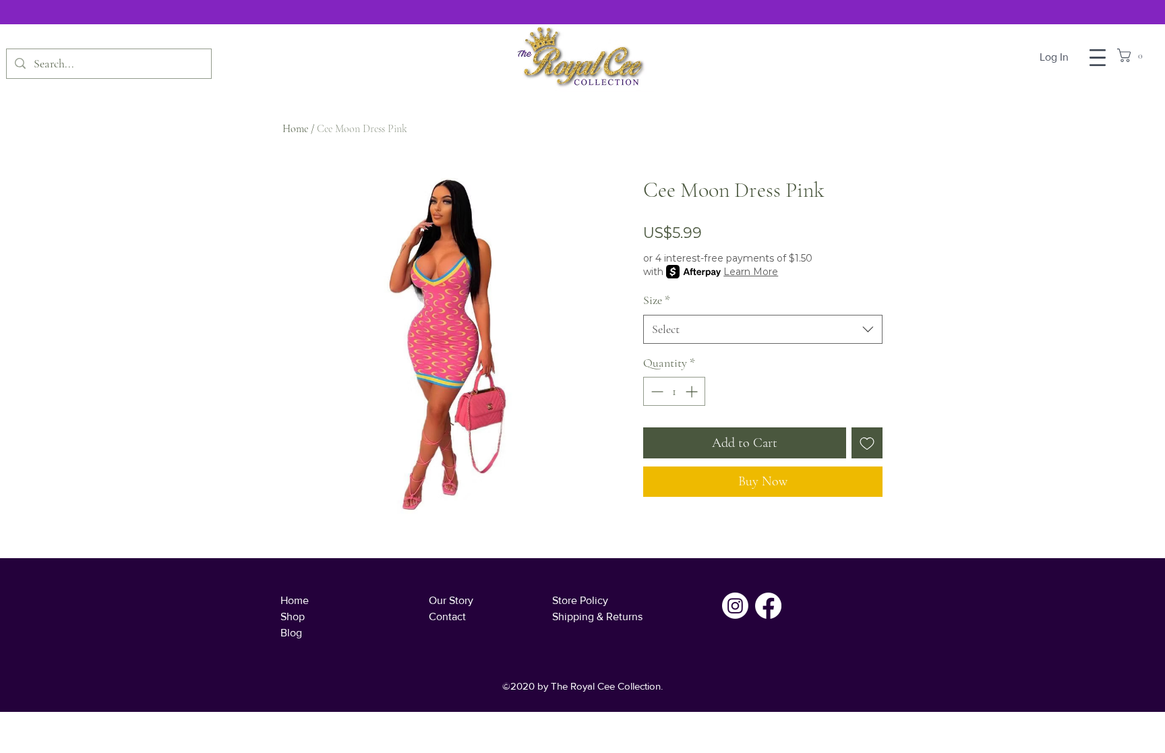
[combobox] (763, 329)
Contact (447, 616)
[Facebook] (768, 606)
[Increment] (692, 391)
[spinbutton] (674, 391)
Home (295, 128)
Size (656, 300)
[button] (1097, 57)
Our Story (451, 600)
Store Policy (580, 600)
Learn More (750, 272)
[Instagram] (735, 606)
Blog (291, 632)
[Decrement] (655, 391)
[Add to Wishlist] (867, 442)
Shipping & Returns (597, 616)
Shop (292, 616)
